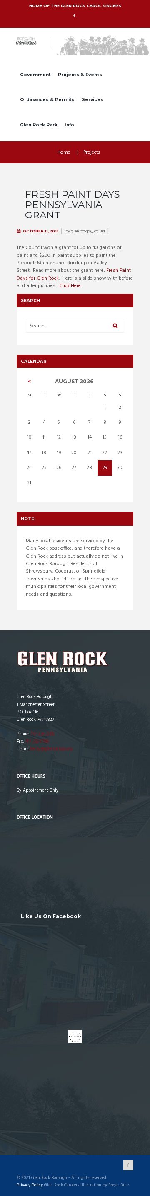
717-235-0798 (37, 741)
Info (69, 125)
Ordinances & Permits (47, 99)
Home (63, 152)
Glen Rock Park (39, 125)
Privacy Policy (30, 1185)
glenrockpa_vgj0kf (88, 231)
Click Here (70, 286)
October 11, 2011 (40, 231)
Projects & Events (80, 74)
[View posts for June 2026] (29, 381)
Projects (91, 152)
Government (35, 74)
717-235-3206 (42, 734)
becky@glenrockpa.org (51, 749)
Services (92, 99)
